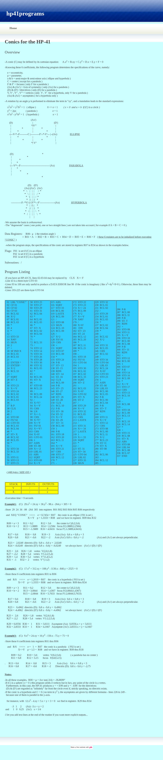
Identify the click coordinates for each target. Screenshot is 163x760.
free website (81, 747)
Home (13, 28)
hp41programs (25, 13)
